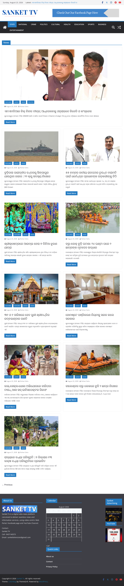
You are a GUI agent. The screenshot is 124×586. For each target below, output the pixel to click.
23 (79, 530)
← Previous (7, 484)
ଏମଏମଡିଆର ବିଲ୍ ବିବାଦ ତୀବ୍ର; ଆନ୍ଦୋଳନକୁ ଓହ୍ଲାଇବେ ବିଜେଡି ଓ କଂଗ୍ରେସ (48, 111)
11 (54, 525)
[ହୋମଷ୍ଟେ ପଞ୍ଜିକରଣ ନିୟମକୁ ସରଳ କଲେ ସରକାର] (93, 289)
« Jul (48, 546)
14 (69, 525)
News (23, 102)
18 (54, 530)
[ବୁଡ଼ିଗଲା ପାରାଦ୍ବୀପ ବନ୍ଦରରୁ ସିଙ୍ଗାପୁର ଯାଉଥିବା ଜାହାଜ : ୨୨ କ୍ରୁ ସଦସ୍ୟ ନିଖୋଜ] (31, 146)
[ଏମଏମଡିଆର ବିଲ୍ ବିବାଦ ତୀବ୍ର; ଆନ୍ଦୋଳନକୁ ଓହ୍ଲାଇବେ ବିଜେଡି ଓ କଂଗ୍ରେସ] (62, 75)
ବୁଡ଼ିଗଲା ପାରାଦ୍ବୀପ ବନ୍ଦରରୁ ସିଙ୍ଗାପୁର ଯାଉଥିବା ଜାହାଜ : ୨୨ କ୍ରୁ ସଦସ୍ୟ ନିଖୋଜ (27, 174)
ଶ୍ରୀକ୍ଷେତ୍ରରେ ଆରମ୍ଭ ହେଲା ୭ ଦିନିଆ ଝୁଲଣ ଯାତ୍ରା (30, 245)
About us (50, 556)
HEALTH (67, 24)
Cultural (8, 234)
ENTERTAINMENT (17, 30)
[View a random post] (119, 27)
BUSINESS (102, 24)
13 (64, 525)
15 (74, 525)
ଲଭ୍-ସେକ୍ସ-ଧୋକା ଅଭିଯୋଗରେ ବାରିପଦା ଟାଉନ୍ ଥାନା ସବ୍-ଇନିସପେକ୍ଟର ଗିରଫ (27, 388)
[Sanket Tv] (5, 27)
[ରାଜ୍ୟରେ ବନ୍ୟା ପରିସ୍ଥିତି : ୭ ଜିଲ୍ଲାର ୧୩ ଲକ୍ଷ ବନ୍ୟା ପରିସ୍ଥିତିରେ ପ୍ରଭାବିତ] (31, 431)
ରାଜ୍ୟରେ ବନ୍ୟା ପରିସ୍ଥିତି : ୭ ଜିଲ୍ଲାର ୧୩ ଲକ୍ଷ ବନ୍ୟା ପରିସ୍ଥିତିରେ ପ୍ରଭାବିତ (28, 459)
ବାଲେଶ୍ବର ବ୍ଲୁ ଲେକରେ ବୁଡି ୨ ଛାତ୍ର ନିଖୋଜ (92, 386)
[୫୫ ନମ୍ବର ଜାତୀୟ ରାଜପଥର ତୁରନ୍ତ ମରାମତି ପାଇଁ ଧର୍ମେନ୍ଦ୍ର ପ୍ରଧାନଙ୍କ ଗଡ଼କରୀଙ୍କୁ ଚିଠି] (93, 146)
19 (59, 530)
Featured (8, 102)
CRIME (33, 24)
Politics (30, 102)
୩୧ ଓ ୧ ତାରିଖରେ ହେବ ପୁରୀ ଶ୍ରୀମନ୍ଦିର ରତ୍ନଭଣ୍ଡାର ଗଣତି (27, 317)
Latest (16, 102)
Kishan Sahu (24, 106)
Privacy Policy (52, 566)
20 (64, 530)
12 (59, 525)
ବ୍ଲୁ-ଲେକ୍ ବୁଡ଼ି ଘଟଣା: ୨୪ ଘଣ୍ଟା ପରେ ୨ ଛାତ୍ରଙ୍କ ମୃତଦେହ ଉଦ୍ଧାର (55, 2)
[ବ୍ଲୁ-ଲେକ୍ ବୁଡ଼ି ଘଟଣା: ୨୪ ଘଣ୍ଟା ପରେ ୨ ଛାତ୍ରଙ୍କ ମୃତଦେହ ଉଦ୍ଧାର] (93, 218)
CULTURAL (55, 24)
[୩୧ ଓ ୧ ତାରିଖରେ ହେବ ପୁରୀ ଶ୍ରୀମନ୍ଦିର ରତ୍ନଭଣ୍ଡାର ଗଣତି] (31, 289)
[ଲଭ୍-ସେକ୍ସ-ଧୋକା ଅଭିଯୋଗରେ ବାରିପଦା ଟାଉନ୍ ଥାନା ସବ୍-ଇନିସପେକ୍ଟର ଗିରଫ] (31, 360)
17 (49, 530)
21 (69, 530)
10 (49, 525)
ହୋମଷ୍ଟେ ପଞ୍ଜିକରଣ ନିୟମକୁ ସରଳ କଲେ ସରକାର (90, 317)
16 (79, 525)
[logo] (19, 507)
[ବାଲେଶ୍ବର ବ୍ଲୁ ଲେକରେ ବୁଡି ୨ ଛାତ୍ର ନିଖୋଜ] (93, 360)
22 (74, 530)
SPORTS (91, 24)
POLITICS (43, 24)
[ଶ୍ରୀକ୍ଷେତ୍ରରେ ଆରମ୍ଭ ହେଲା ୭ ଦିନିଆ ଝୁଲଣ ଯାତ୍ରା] (31, 218)
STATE (12, 24)
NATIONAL (23, 24)
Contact (49, 561)
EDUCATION (79, 24)
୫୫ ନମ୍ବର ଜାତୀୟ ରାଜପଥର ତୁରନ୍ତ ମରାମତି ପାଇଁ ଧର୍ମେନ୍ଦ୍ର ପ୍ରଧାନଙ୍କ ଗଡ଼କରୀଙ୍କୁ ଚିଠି (91, 174)
